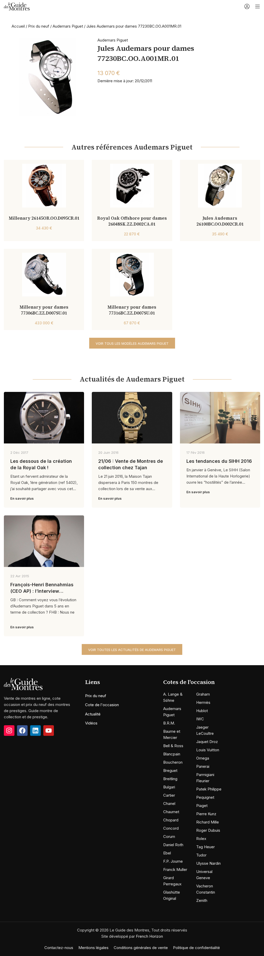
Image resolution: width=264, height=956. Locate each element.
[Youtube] (48, 730)
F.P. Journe (173, 861)
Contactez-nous (58, 947)
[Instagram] (9, 730)
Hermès (203, 702)
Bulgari (169, 787)
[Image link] (23, 683)
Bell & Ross (173, 745)
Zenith (201, 900)
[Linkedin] (35, 730)
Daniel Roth (173, 844)
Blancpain (171, 754)
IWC (200, 718)
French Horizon (149, 936)
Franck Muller (175, 869)
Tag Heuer (205, 846)
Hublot (202, 710)
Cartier (169, 795)
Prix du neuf (38, 26)
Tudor (201, 855)
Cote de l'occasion (102, 704)
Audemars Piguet (68, 26)
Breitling (170, 778)
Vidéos (91, 723)
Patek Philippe (208, 789)
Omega (202, 758)
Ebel (167, 853)
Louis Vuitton (207, 749)
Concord (171, 828)
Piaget (202, 805)
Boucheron (173, 762)
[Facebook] (22, 730)
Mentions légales (93, 947)
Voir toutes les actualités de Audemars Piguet (132, 650)
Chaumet (171, 811)
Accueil (18, 26)
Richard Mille (207, 822)
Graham (203, 694)
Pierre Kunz (206, 813)
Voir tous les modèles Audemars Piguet (132, 343)
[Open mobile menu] (257, 6)
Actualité (93, 714)
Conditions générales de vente (141, 947)
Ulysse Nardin (208, 863)
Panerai (202, 766)
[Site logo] (17, 6)
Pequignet (205, 797)
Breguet (170, 770)
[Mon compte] (247, 6)
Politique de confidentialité (196, 947)
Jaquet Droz (207, 741)
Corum (169, 836)
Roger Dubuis (208, 830)
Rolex (201, 838)
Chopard (170, 820)
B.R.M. (169, 723)
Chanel (169, 803)
